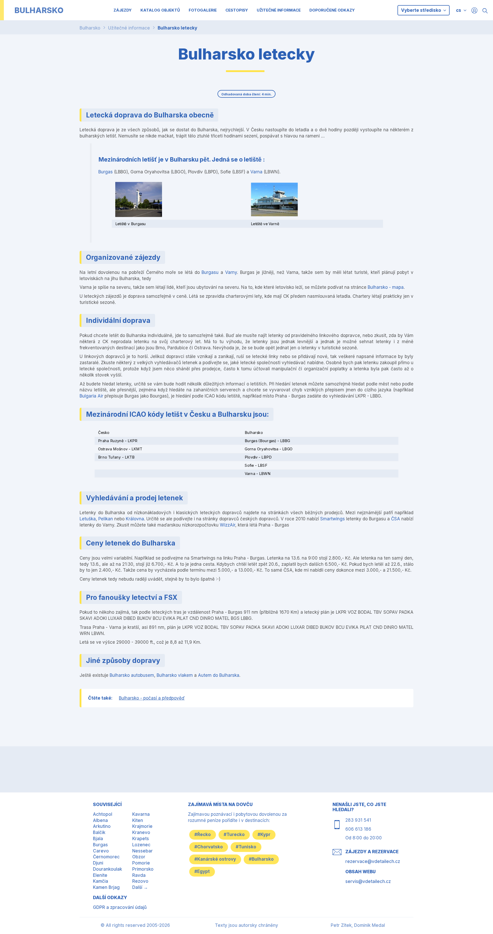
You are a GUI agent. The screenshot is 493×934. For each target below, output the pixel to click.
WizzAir (227, 525)
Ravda (139, 875)
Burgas (105, 171)
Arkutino (102, 826)
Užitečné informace (129, 28)
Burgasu (210, 272)
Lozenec (141, 844)
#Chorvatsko (208, 846)
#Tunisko (246, 846)
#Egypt (202, 871)
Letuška (88, 518)
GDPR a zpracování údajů (120, 907)
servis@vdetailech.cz (368, 881)
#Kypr (264, 834)
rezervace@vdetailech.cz (372, 861)
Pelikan (105, 518)
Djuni (98, 863)
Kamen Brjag (106, 887)
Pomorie (141, 863)
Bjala (98, 838)
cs (458, 10)
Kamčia (100, 881)
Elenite (100, 875)
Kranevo (141, 832)
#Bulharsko (261, 859)
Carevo (101, 850)
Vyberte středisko (421, 10)
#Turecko (234, 834)
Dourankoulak (107, 869)
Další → (140, 887)
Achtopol (102, 814)
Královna (135, 518)
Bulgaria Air (91, 396)
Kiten (137, 820)
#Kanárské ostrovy (215, 859)
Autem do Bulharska (218, 675)
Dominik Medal (369, 925)
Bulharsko (90, 28)
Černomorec (106, 856)
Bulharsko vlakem (175, 675)
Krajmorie (142, 826)
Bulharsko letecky (177, 28)
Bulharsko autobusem (132, 675)
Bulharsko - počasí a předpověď (152, 698)
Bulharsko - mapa (386, 287)
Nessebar (142, 850)
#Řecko (202, 834)
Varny (231, 272)
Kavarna (141, 814)
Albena (100, 820)
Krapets (140, 838)
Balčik (99, 832)
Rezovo (140, 881)
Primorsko (143, 869)
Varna (256, 171)
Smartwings (332, 518)
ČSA (395, 518)
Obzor (138, 856)
